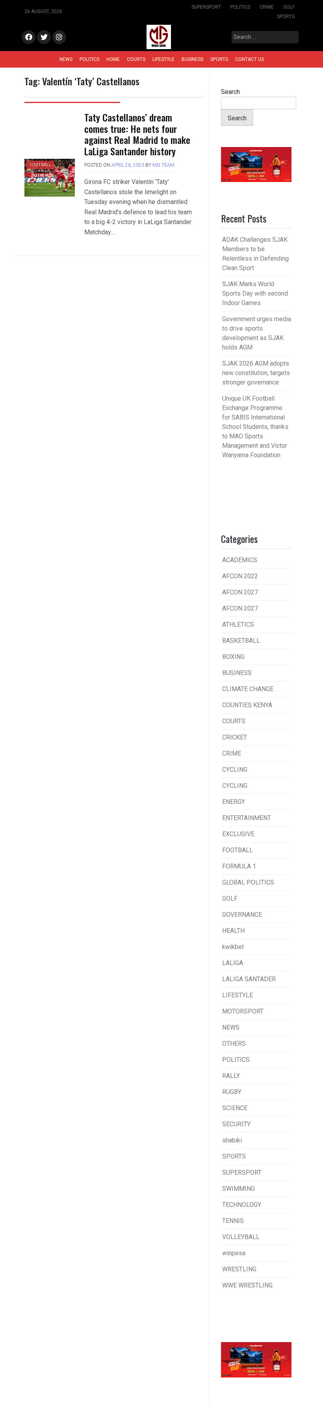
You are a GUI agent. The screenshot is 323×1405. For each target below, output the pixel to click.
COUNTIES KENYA (247, 705)
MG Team (163, 165)
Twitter (44, 37)
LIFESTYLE (163, 59)
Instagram (59, 37)
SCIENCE (234, 1108)
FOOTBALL (40, 164)
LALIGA (232, 963)
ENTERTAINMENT (246, 818)
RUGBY (231, 1092)
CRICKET (234, 737)
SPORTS (286, 16)
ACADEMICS (239, 560)
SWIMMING (238, 1188)
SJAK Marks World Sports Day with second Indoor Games (255, 293)
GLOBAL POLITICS (248, 882)
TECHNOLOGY (241, 1204)
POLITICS (240, 7)
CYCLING (234, 769)
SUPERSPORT (206, 7)
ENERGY (233, 801)
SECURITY (236, 1124)
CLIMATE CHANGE (247, 689)
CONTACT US (249, 59)
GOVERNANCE (242, 914)
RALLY (231, 1075)
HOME (113, 59)
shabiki (232, 1140)
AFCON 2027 (240, 592)
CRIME (267, 7)
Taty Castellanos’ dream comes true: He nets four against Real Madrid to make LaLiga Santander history (137, 134)
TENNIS (233, 1221)
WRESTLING (239, 1269)
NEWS (65, 59)
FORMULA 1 (239, 866)
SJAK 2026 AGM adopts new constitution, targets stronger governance (256, 373)
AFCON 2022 (240, 576)
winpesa (233, 1253)
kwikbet (233, 947)
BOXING (233, 656)
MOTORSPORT (243, 1011)
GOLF (289, 7)
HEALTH (233, 930)
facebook (28, 37)
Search (230, 92)
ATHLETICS (238, 624)
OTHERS (234, 1043)
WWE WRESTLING (247, 1285)
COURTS (136, 59)
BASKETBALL (241, 640)
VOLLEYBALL (241, 1237)
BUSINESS (192, 59)
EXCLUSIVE (238, 834)
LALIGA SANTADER (249, 979)
